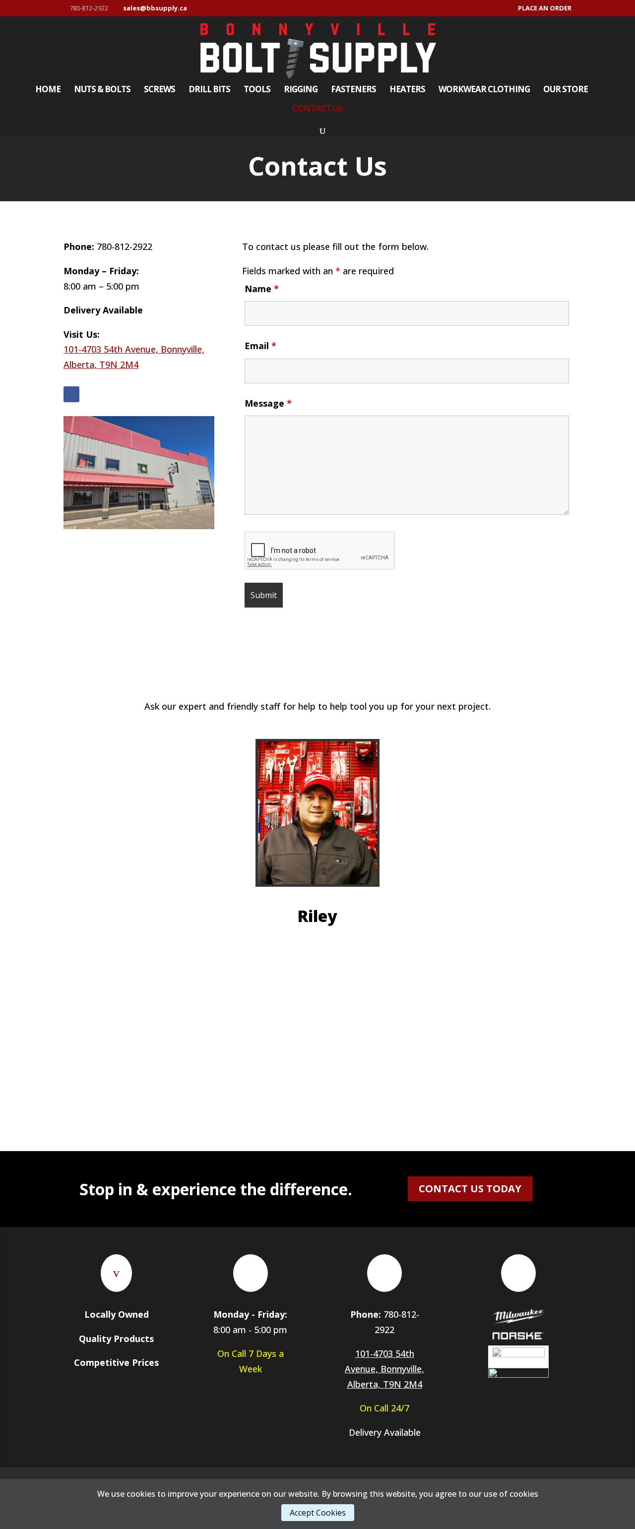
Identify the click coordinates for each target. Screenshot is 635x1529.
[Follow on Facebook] (71, 394)
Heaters (407, 90)
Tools (257, 90)
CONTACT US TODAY (470, 1188)
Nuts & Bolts (102, 90)
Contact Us (317, 109)
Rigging (301, 90)
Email (260, 346)
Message (268, 403)
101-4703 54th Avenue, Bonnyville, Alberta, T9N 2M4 (384, 1368)
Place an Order (545, 8)
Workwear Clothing (484, 90)
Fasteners (353, 90)
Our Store (565, 90)
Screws (159, 90)
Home (48, 90)
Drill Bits (209, 90)
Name (262, 289)
